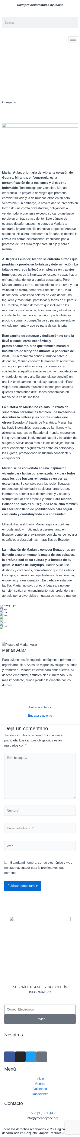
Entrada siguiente (40, 715)
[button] (3, 116)
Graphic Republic (50, 1133)
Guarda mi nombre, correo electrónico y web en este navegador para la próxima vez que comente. (38, 868)
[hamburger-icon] (73, 39)
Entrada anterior (40, 707)
